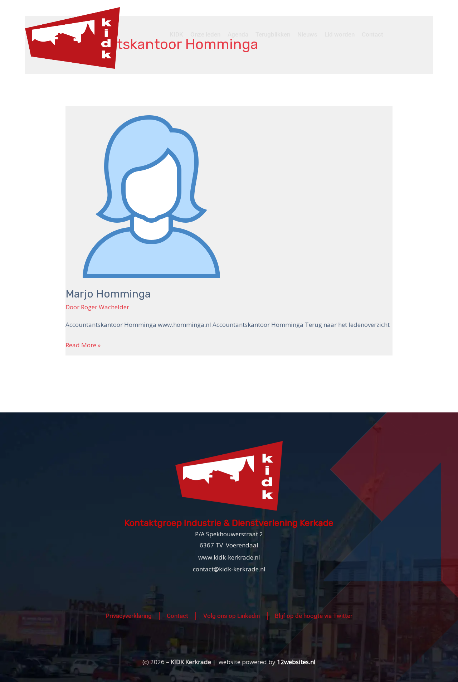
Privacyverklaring (129, 615)
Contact (372, 34)
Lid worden (340, 34)
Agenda (238, 34)
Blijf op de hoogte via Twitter (313, 615)
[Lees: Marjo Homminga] (151, 192)
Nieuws (307, 34)
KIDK (176, 34)
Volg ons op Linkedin (231, 615)
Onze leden (205, 34)
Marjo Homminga (108, 293)
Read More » (83, 344)
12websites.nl (296, 662)
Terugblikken (272, 34)
